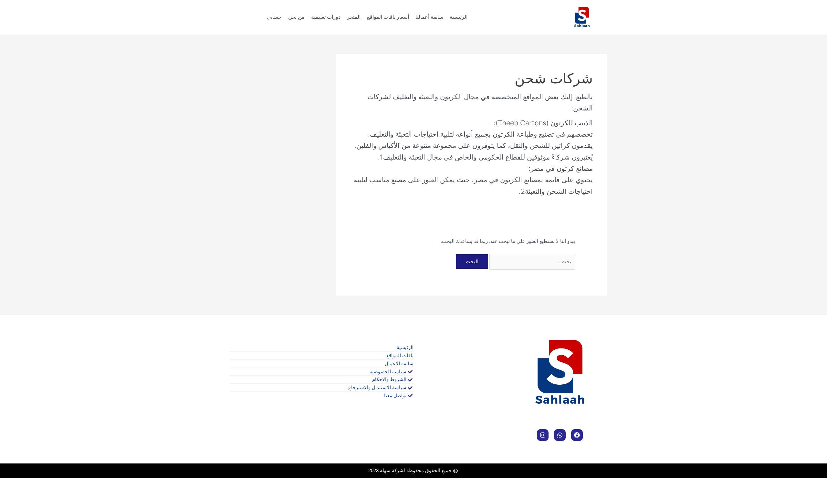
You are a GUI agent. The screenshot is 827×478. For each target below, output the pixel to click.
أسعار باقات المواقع (388, 17)
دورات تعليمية (325, 17)
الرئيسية (458, 17)
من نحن (296, 17)
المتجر (354, 17)
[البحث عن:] (531, 261)
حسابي (274, 17)
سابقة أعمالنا (429, 17)
